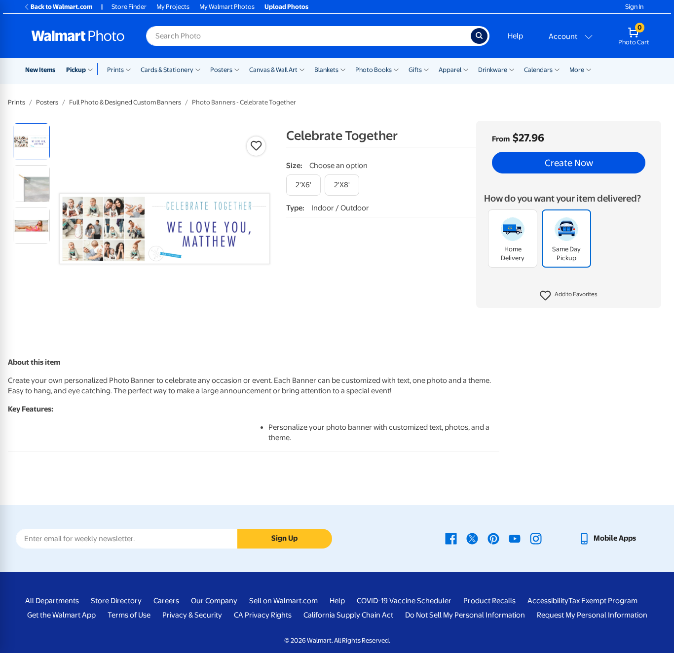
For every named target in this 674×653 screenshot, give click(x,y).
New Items (40, 69)
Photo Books (373, 69)
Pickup (76, 69)
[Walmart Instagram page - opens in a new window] (536, 538)
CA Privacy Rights (263, 615)
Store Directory (116, 600)
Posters (221, 69)
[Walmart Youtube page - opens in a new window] (515, 538)
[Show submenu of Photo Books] (396, 69)
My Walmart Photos (227, 6)
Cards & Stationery (167, 69)
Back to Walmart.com (61, 6)
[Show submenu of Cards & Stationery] (198, 69)
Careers (166, 600)
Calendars (538, 69)
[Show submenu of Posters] (237, 69)
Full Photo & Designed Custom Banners (125, 102)
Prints (115, 69)
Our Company (214, 600)
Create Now (569, 162)
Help (515, 36)
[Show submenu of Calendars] (557, 69)
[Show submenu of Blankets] (343, 69)
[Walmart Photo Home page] (78, 36)
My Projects (172, 6)
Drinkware (492, 69)
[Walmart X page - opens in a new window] (472, 538)
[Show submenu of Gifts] (426, 69)
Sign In (634, 6)
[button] (568, 295)
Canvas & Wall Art (273, 69)
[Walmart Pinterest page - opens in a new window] (493, 538)
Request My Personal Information (592, 615)
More (576, 69)
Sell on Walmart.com (283, 600)
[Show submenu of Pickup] (92, 69)
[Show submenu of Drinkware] (512, 69)
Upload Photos (286, 6)
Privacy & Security (192, 615)
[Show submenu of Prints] (128, 69)
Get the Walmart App (61, 615)
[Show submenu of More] (589, 69)
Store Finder (129, 6)
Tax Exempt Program (602, 600)
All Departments (52, 600)
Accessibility (547, 600)
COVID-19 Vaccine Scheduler (404, 600)
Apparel (450, 69)
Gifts (415, 69)
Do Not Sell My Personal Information (465, 615)
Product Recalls (489, 600)
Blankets (326, 69)
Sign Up (284, 538)
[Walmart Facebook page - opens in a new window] (451, 538)
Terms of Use (129, 615)
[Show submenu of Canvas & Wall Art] (302, 69)
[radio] (31, 141)
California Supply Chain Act (348, 615)
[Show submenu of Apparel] (466, 69)
